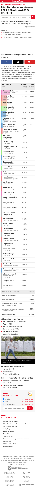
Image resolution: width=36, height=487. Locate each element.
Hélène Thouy (8, 142)
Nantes (5, 37)
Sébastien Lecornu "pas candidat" (14, 424)
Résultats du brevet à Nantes (13, 385)
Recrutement (27, 458)
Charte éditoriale (23, 456)
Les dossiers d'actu (10, 404)
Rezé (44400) (5, 24)
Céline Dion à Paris (9, 444)
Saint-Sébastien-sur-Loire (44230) (20, 21)
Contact (7, 458)
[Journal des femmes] (9, 473)
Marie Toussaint (8, 107)
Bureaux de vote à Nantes (11, 35)
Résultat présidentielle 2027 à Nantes (16, 380)
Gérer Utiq (31, 460)
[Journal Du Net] (9, 477)
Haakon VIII (7, 441)
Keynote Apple (8, 446)
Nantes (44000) (8, 369)
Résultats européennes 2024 (15, 4)
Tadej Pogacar (8, 429)
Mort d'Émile (7, 434)
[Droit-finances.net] (26, 477)
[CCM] (26, 473)
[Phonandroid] (26, 485)
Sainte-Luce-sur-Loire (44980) (22, 24)
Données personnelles (8, 460)
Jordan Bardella (8, 112)
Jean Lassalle (7, 162)
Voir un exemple (27, 399)
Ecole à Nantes (8, 371)
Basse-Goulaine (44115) (10, 331)
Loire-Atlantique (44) (10, 334)
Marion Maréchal (9, 124)
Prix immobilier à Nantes (11, 374)
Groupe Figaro (23, 462)
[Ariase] (9, 485)
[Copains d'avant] (9, 481)
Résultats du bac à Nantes (12, 383)
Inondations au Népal (10, 421)
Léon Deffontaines (10, 129)
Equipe (16, 456)
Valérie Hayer (7, 102)
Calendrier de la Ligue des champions (16, 439)
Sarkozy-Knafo (8, 436)
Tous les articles (15, 458)
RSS (21, 458)
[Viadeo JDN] (26, 481)
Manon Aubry (8, 96)
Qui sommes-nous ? (7, 456)
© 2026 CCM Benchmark (18, 464)
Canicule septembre (10, 426)
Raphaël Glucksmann (10, 91)
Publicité (31, 456)
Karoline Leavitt (8, 431)
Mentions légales (13, 462)
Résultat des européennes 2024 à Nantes (17, 32)
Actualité (7, 399)
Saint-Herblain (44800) (10, 329)
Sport (6, 402)
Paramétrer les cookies (21, 460)
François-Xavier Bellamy (8, 119)
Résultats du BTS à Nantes (12, 388)
